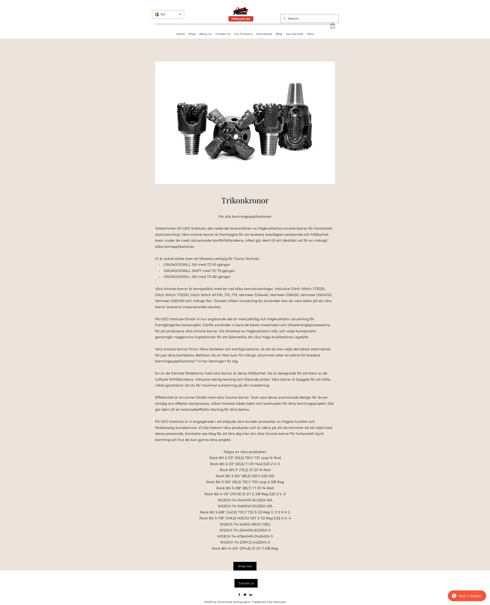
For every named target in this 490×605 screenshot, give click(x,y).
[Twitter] (245, 595)
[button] (332, 26)
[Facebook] (239, 595)
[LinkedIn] (251, 595)
